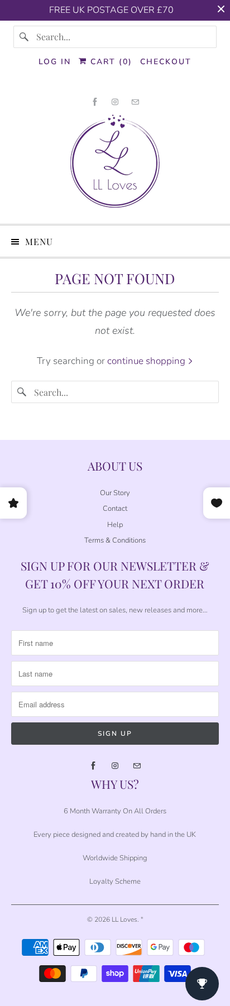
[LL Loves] (114, 164)
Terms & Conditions (115, 540)
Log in (55, 61)
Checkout (165, 61)
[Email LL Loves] (135, 101)
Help (115, 525)
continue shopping (147, 361)
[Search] (24, 37)
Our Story (115, 493)
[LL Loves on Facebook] (95, 101)
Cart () (109, 61)
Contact (115, 509)
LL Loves (124, 919)
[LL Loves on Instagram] (115, 101)
